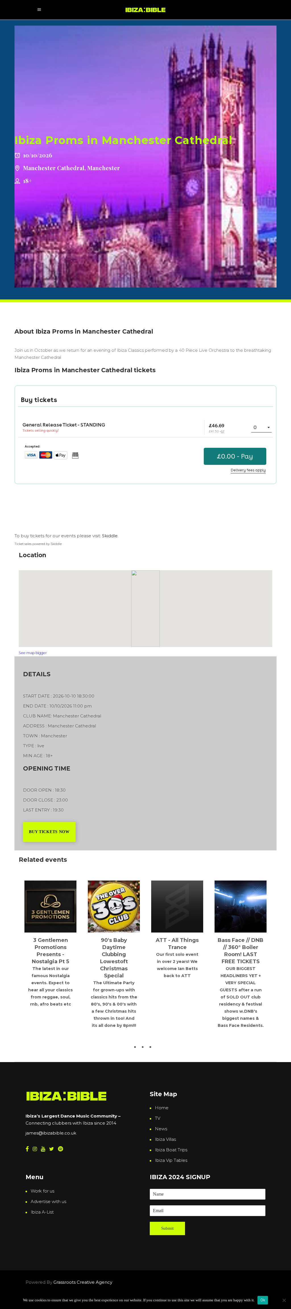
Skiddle (110, 535)
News (161, 1128)
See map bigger (33, 653)
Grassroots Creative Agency (83, 1282)
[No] (284, 1300)
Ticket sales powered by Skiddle (38, 544)
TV (157, 1118)
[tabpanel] (50, 928)
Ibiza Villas (165, 1139)
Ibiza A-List (42, 1212)
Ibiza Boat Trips (171, 1149)
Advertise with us (48, 1201)
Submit (167, 1228)
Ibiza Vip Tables (171, 1160)
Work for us (42, 1191)
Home (162, 1107)
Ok (262, 1300)
